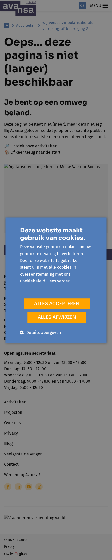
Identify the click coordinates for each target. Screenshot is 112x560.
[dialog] (56, 280)
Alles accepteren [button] (56, 303)
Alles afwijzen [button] (57, 317)
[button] (40, 332)
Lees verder (58, 281)
